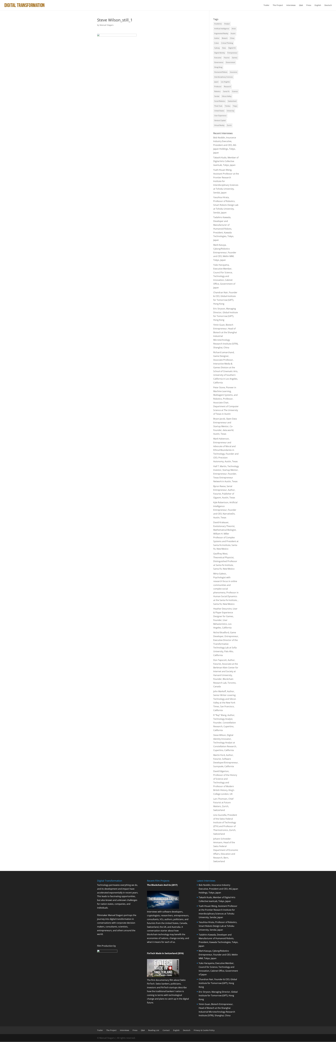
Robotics (217, 91)
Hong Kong (218, 67)
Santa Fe (226, 91)
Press (308, 5)
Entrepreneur (232, 53)
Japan (216, 82)
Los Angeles (225, 82)
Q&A (301, 5)
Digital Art (232, 48)
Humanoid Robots (220, 72)
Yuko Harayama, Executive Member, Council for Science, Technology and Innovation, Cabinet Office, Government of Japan (224, 276)
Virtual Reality (219, 125)
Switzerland (232, 101)
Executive (217, 57)
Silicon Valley (226, 96)
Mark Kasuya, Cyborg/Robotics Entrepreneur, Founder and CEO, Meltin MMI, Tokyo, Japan (224, 252)
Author (216, 38)
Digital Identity (219, 53)
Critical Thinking (227, 43)
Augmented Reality (221, 33)
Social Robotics (219, 101)
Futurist (226, 57)
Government (230, 62)
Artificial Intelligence (221, 28)
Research (227, 86)
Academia (218, 24)
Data (224, 48)
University (230, 111)
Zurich (229, 125)
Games (234, 57)
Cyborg (217, 48)
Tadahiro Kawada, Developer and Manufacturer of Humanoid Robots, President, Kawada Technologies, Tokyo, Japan (223, 228)
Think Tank (218, 106)
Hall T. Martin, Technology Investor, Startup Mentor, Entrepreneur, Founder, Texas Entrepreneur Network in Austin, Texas (226, 474)
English (318, 5)
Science (235, 91)
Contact (166, 1030)
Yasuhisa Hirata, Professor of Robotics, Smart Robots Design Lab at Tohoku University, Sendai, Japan (225, 205)
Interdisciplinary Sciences (223, 77)
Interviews (291, 5)
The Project (278, 5)
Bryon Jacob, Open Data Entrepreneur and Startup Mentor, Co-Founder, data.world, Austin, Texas (225, 426)
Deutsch (328, 5)
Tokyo (235, 106)
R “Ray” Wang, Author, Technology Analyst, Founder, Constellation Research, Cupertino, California (224, 723)
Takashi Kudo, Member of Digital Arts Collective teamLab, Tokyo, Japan (225, 161)
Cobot (216, 43)
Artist (234, 28)
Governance (218, 62)
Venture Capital (220, 120)
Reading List (153, 1030)
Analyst (227, 24)
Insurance (233, 72)
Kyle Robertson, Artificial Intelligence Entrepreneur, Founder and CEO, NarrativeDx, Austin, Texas (225, 510)
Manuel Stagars (107, 25)
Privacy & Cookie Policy (204, 1030)
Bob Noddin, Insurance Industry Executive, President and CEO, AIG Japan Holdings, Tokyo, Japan (224, 145)
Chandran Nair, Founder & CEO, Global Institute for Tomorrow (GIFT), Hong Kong (218, 983)
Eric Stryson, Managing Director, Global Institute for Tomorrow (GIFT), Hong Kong (218, 995)
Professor (217, 86)
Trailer (266, 5)
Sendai (216, 96)
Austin (233, 33)
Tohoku (227, 106)
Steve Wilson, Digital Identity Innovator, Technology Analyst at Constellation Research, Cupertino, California (225, 743)
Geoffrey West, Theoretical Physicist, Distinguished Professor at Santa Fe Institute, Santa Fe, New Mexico (225, 561)
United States (219, 111)
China (232, 38)
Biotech (224, 38)
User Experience (220, 115)
